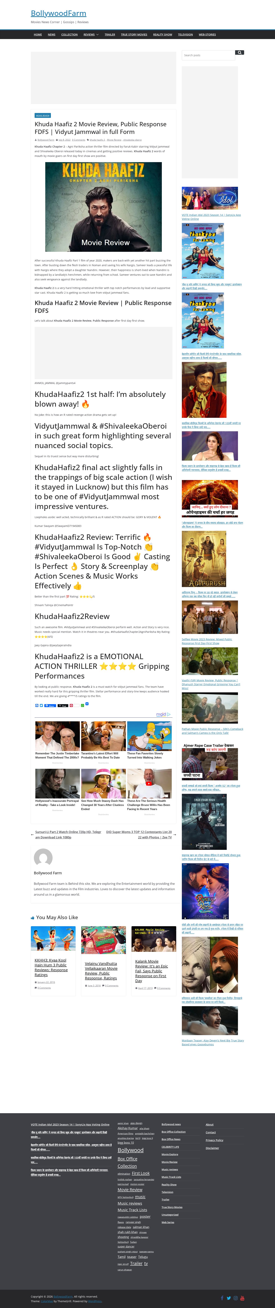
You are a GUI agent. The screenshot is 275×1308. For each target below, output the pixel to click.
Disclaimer (212, 1148)
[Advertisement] (103, 78)
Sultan (133, 1241)
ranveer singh (133, 1222)
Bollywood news (171, 1124)
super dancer (126, 1246)
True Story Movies (134, 34)
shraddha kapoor (139, 1237)
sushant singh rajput (128, 1251)
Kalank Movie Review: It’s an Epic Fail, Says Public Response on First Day (151, 971)
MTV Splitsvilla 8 (125, 1197)
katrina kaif (123, 1184)
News (51, 34)
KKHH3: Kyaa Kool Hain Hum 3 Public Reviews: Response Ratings (51, 967)
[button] (97, 34)
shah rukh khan (128, 1232)
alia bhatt (144, 1128)
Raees (121, 1222)
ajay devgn (136, 1123)
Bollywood (131, 1150)
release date (124, 1227)
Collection (69, 34)
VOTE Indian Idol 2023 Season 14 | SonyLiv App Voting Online (70, 1124)
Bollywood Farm (46, 139)
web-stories (207, 34)
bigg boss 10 (126, 1142)
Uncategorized (170, 1214)
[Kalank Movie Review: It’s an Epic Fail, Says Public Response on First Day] (154, 929)
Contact (211, 1132)
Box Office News (171, 1139)
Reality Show (162, 34)
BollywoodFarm (58, 13)
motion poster (137, 1184)
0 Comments (78, 139)
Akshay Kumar (128, 1128)
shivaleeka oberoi (132, 139)
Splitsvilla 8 (123, 1242)
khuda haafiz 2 (97, 139)
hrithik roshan (125, 1179)
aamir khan (123, 1123)
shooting (123, 1237)
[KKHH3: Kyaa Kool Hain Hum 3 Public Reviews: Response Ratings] (53, 929)
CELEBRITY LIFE (170, 1146)
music (140, 1196)
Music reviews (130, 1203)
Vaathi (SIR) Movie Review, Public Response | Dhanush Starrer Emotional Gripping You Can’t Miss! (211, 684)
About (210, 1124)
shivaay (143, 1232)
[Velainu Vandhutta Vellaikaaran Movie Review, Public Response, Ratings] (103, 929)
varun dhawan (125, 1269)
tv (146, 1263)
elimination (124, 1173)
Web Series (168, 1222)
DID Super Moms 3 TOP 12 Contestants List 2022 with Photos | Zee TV (139, 834)
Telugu (143, 1257)
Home (38, 34)
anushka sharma (126, 1138)
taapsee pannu (146, 1251)
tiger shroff (123, 1264)
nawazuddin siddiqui (128, 1217)
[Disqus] (103, 1048)
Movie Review (42, 115)
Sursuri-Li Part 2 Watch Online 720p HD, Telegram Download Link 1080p (68, 834)
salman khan (141, 1227)
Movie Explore (170, 1154)
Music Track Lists (132, 1209)
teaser (132, 1257)
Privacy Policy (214, 1140)
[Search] (239, 52)
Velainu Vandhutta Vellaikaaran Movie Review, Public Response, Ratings (101, 971)
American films (125, 1133)
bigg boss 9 (147, 1138)
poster (145, 1216)
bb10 (137, 1138)
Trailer (110, 34)
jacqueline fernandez (144, 1179)
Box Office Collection (127, 1162)
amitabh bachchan (144, 1133)
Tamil (122, 1257)
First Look (141, 1173)
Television (185, 34)
